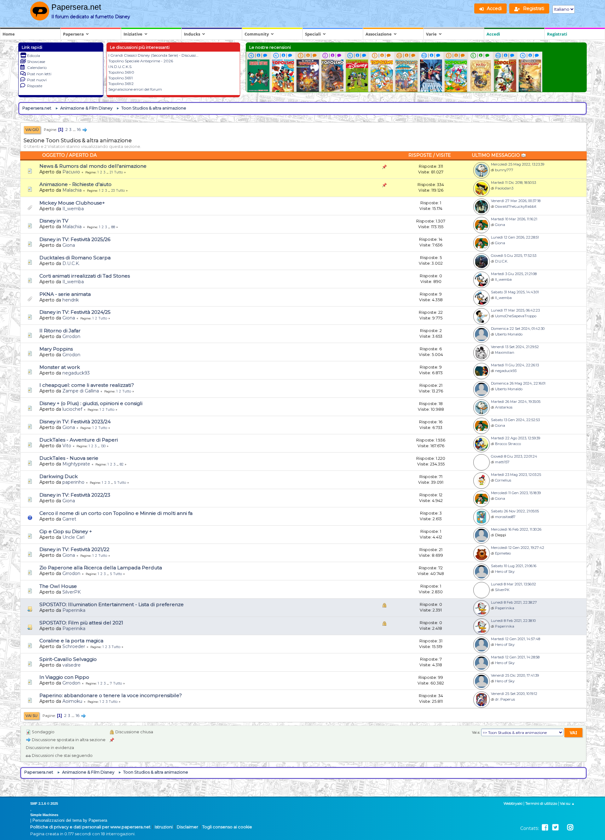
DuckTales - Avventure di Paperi (78, 440)
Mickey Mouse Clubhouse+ (72, 203)
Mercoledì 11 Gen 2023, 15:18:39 (516, 493)
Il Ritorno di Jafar (60, 331)
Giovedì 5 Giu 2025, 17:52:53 (513, 255)
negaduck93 (76, 373)
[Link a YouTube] (562, 827)
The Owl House (58, 586)
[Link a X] (555, 827)
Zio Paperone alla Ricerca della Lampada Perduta (100, 568)
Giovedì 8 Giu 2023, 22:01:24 (514, 456)
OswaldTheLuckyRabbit (515, 206)
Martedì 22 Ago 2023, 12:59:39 (515, 438)
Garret (69, 519)
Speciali (313, 34)
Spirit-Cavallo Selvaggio (68, 659)
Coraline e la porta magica (71, 641)
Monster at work (59, 367)
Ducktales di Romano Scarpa (75, 258)
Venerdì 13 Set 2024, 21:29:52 (515, 347)
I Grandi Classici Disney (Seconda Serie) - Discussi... (153, 55)
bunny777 (504, 170)
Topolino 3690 (121, 72)
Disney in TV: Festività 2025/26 (74, 239)
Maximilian (504, 352)
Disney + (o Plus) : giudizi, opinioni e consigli (90, 403)
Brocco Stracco (508, 444)
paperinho (73, 482)
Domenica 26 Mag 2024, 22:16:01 (518, 383)
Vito (66, 445)
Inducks (192, 34)
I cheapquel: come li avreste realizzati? (86, 385)
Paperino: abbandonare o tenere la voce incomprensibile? (110, 695)
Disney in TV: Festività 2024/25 (75, 312)
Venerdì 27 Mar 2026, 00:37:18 (515, 201)
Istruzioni (164, 827)
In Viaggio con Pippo (64, 677)
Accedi (493, 34)
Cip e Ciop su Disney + (65, 531)
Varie (431, 34)
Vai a (475, 732)
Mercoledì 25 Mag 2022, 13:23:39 (517, 164)
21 (111, 172)
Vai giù (32, 129)
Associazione (379, 34)
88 (113, 227)
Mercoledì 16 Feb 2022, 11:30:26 (516, 529)
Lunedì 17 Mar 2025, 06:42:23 (515, 310)
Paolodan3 (504, 188)
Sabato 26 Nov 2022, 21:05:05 (515, 511)
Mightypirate (76, 464)
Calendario (37, 67)
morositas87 (505, 517)
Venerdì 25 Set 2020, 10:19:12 (514, 693)
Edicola (33, 55)
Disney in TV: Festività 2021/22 (74, 549)
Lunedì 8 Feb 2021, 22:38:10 (513, 620)
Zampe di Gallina (80, 391)
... (75, 129)
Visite (443, 155)
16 (79, 129)
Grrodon (71, 336)
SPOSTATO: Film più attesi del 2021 (81, 623)
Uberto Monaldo (508, 334)
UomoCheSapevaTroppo (515, 316)
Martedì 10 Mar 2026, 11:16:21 (514, 219)
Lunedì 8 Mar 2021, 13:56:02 (513, 584)
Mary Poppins (56, 349)
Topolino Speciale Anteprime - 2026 (140, 61)
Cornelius (503, 480)
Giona (500, 225)
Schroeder (73, 646)
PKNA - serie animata (65, 294)
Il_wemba (73, 208)
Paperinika (73, 610)
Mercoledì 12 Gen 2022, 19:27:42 (517, 547)
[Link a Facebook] (545, 827)
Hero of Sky (505, 571)
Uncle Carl (73, 537)
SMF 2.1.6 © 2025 (44, 803)
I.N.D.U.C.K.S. (120, 66)
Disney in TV (53, 221)
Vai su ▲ (567, 803)
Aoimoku (72, 701)
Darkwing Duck (58, 476)
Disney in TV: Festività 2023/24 (75, 422)
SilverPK (71, 592)
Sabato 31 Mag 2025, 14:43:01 (515, 292)
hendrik (70, 300)
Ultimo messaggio (496, 155)
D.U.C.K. (71, 263)
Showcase (36, 61)
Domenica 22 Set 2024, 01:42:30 (517, 328)
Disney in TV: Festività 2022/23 (74, 495)
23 (113, 191)
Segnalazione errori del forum (135, 89)
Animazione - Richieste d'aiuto (75, 184)
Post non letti (39, 73)
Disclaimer (187, 827)
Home (9, 34)
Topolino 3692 (121, 83)
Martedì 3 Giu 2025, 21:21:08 (514, 274)
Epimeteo (503, 553)
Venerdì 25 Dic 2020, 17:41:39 (515, 675)
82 (122, 464)
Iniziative (133, 34)
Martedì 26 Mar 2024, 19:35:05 (515, 401)
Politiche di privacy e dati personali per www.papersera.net (90, 827)
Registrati (557, 34)
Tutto (118, 172)
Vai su (31, 715)
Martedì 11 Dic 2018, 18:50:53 (513, 182)
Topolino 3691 (120, 78)
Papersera (73, 34)
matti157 (502, 462)
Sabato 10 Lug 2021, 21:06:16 (513, 566)
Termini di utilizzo (541, 803)
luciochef (72, 409)
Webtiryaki (513, 803)
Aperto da (83, 155)
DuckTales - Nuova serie (68, 458)
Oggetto (53, 155)
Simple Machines (44, 815)
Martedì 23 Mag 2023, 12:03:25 (516, 474)
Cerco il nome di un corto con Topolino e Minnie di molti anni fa (116, 513)
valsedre (71, 665)
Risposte (34, 85)
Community (257, 34)
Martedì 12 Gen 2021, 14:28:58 (515, 657)
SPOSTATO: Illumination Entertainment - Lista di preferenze (111, 604)
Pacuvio (71, 172)
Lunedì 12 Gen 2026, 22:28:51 (515, 237)
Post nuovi (37, 79)
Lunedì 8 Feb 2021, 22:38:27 (514, 602)
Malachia (72, 190)
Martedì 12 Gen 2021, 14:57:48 (515, 639)
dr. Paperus (505, 699)
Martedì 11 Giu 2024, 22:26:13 (515, 365)
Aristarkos (503, 407)
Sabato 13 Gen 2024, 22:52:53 (515, 420)
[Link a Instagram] (570, 827)
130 (103, 446)
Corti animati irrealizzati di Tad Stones (84, 276)
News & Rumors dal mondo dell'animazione (93, 166)
